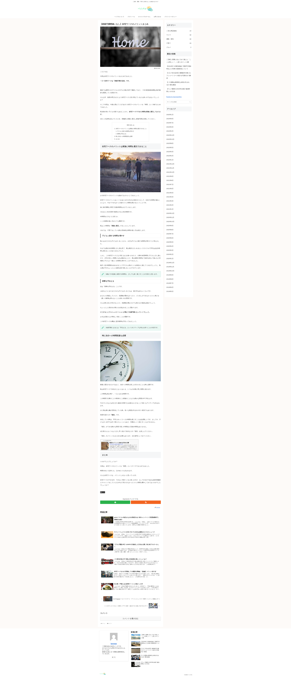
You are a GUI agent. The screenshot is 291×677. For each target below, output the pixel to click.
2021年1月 (169, 209)
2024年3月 (169, 127)
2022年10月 (170, 139)
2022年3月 (169, 151)
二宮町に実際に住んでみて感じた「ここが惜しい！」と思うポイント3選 (178, 61)
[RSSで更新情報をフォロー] (146, 502)
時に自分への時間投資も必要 (124, 136)
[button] (190, 102)
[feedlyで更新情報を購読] (115, 502)
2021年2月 (169, 205)
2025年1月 (169, 114)
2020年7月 (169, 234)
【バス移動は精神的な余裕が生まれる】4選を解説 (177, 83)
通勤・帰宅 (178, 39)
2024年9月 (169, 118)
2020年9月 (169, 225)
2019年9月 (169, 275)
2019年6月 (169, 287)
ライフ (103, 492)
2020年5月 (169, 242)
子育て (178, 43)
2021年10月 (170, 172)
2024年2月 (169, 131)
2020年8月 (169, 229)
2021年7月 (169, 184)
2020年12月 (170, 213)
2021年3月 (169, 201)
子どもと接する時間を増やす (125, 131)
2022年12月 (170, 135)
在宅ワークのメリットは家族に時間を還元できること (131, 128)
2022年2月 (169, 156)
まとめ (118, 139)
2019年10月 (170, 271)
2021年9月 (169, 176)
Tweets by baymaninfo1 (174, 97)
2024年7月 (169, 123)
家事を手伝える (121, 134)
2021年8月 (169, 180)
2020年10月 (170, 221)
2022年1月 (169, 160)
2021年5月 (169, 193)
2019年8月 (169, 279)
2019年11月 (170, 267)
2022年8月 (169, 143)
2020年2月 (169, 254)
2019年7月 (169, 283)
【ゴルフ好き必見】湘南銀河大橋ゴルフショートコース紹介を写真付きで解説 (178, 75)
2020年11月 (170, 217)
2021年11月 (170, 168)
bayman (114, 643)
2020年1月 (169, 258)
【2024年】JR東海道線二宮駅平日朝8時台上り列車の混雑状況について (178, 67)
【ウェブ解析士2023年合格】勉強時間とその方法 (178, 90)
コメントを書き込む (130, 618)
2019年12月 (170, 262)
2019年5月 (169, 291)
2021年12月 (170, 164)
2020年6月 (169, 238)
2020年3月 (169, 250)
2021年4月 (169, 197)
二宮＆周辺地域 (178, 31)
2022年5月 (169, 147)
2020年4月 (169, 246)
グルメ (178, 47)
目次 (128, 125)
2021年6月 (169, 188)
